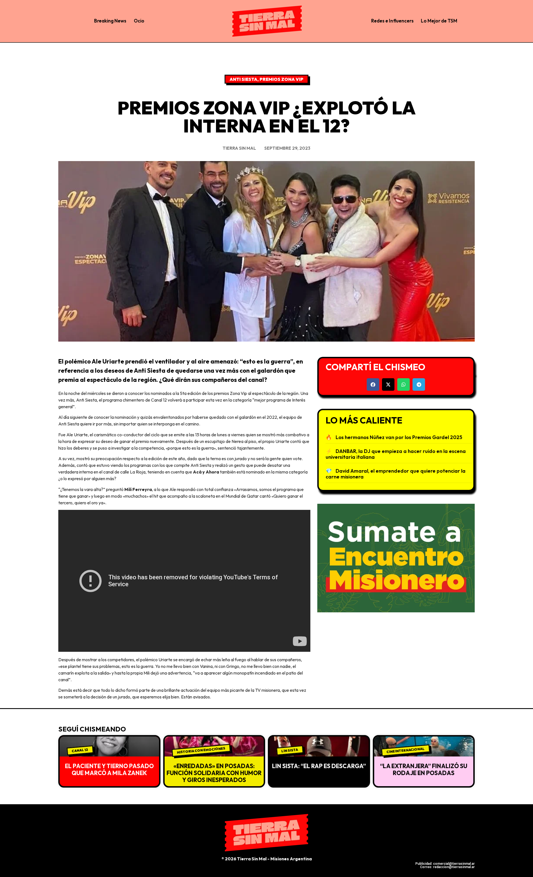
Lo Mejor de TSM (439, 21)
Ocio (139, 21)
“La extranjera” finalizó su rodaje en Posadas (423, 769)
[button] (373, 384)
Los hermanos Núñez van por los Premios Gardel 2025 (399, 437)
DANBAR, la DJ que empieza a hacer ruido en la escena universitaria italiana (396, 454)
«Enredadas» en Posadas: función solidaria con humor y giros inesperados (214, 772)
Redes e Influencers (392, 21)
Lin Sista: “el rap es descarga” (319, 766)
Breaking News (110, 21)
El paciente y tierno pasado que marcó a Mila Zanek (109, 769)
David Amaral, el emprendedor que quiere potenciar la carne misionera (396, 474)
